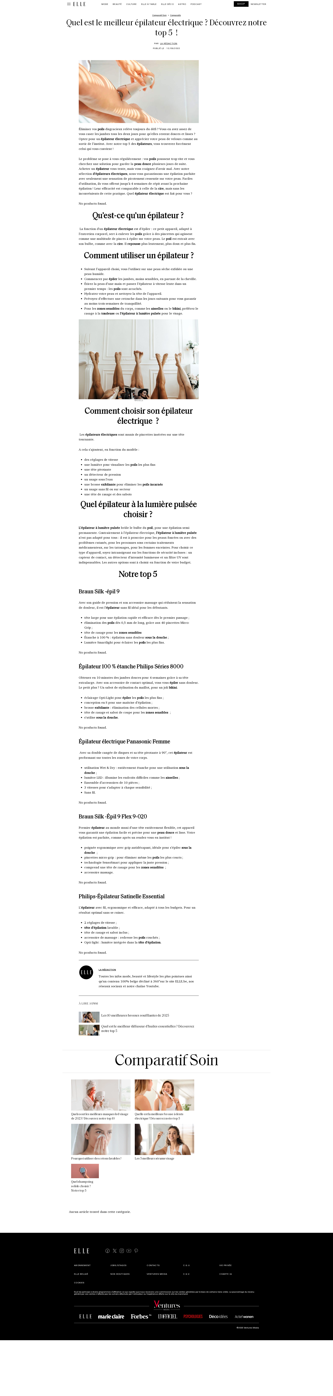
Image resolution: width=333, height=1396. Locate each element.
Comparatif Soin (166, 1061)
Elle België (81, 1273)
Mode (104, 4)
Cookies (79, 1282)
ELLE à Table (149, 4)
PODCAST (196, 4)
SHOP (241, 4)
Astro (182, 4)
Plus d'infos (194, 1293)
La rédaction (168, 43)
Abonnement (82, 1265)
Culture (131, 4)
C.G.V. (186, 1273)
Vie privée (225, 1265)
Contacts (153, 1265)
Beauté (117, 4)
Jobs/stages (118, 1265)
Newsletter (258, 4)
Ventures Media (157, 1273)
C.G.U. (186, 1265)
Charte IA (225, 1273)
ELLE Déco (167, 4)
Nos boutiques (120, 1273)
